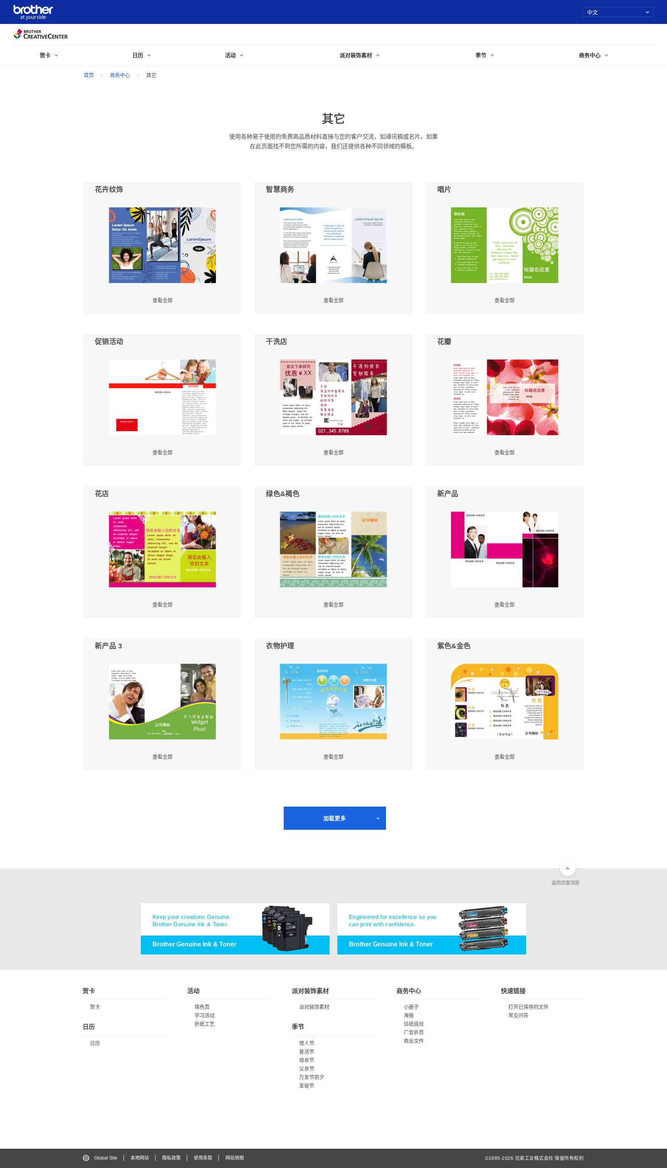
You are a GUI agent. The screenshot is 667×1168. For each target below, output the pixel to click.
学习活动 (205, 1015)
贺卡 (95, 1007)
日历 (95, 1043)
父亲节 (306, 1068)
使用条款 (203, 1158)
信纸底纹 (414, 1024)
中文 (592, 12)
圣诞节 (306, 1085)
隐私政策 (171, 1158)
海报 (409, 1015)
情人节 (306, 1043)
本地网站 (139, 1158)
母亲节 (306, 1060)
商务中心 (120, 75)
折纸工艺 (205, 1024)
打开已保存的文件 (528, 1007)
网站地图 (234, 1158)
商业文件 (414, 1041)
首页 (89, 75)
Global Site (105, 1158)
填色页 (202, 1007)
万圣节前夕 (311, 1077)
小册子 (411, 1007)
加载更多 (334, 818)
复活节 (306, 1051)
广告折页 (414, 1032)
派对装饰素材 (314, 1007)
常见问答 (518, 1015)
